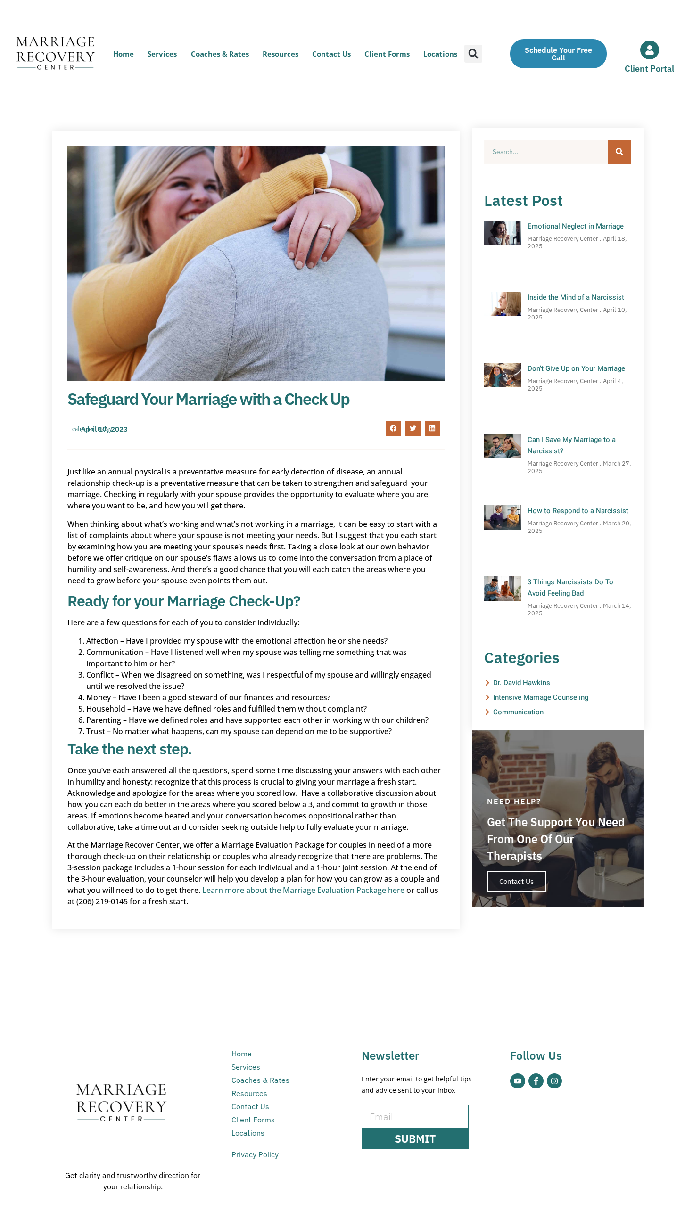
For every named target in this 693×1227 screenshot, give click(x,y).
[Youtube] (517, 1080)
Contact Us (331, 53)
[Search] (619, 152)
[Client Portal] (649, 50)
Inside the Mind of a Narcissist (576, 297)
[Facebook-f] (536, 1080)
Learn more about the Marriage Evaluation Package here (303, 890)
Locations (440, 53)
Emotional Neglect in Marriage (576, 226)
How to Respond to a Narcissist (578, 511)
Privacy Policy (255, 1154)
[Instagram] (554, 1080)
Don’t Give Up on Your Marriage (576, 368)
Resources (280, 53)
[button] (473, 54)
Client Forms (387, 53)
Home (123, 53)
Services (162, 53)
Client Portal (649, 68)
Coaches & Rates (220, 53)
